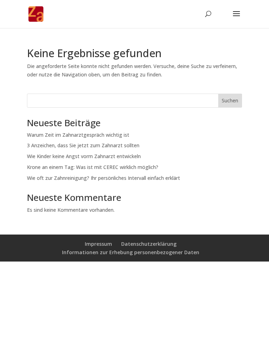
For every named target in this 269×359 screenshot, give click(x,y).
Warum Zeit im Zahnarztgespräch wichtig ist (78, 134)
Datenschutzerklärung (149, 244)
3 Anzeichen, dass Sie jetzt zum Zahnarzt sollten (83, 145)
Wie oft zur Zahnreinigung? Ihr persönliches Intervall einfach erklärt (103, 178)
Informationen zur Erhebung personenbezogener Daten (130, 252)
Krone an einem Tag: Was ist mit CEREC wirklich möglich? (92, 167)
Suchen (230, 100)
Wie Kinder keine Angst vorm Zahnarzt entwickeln (84, 156)
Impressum (98, 244)
